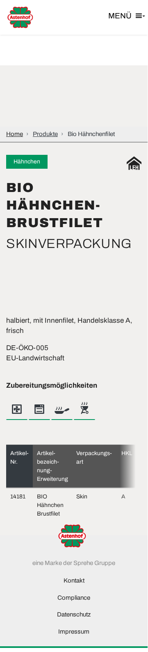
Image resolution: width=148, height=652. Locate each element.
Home (14, 134)
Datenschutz (74, 614)
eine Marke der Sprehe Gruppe (73, 563)
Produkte (45, 134)
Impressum (73, 631)
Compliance (73, 597)
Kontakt (74, 580)
